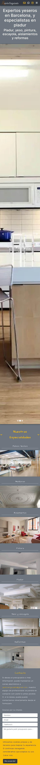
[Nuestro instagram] (32, 3)
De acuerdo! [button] (10, 761)
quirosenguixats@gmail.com (15, 687)
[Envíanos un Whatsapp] (28, 3)
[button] (36, 3)
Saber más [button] (8, 755)
